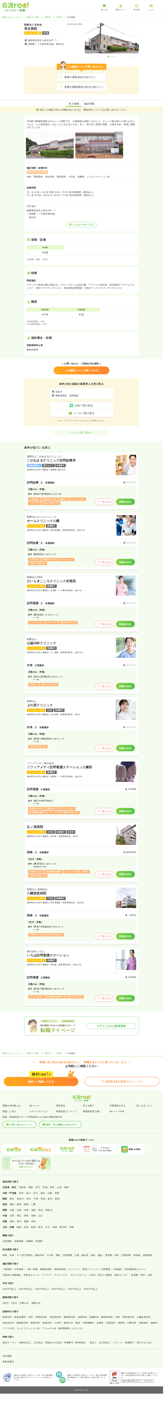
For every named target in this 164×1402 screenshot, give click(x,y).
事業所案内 (8, 1361)
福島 (66, 1187)
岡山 (19, 1215)
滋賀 (33, 1210)
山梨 (50, 1193)
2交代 (5, 1303)
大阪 (12, 1210)
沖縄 (71, 1227)
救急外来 (39, 1255)
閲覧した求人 (9, 1111)
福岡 (19, 1227)
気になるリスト (144, 1105)
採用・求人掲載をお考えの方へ (62, 1124)
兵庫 (26, 1210)
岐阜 (19, 1204)
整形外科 (35, 1322)
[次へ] (130, 56)
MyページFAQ (117, 1111)
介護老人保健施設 (12, 1274)
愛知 (12, 1204)
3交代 (14, 1303)
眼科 (77, 1322)
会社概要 (7, 1355)
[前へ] (93, 56)
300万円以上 (9, 1289)
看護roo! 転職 (33, 17)
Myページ (34, 1105)
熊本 (40, 1227)
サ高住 (92, 1274)
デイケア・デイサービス (55, 1274)
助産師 (39, 1241)
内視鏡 (136, 1255)
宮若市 (59, 17)
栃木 (50, 1198)
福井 (42, 1193)
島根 (33, 1215)
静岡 (26, 1204)
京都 (19, 1210)
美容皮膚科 (20, 1317)
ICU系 (50, 1255)
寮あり (93, 1342)
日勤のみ (24, 1303)
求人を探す (88, 1105)
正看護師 (7, 1241)
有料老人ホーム (32, 1274)
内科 (30, 1317)
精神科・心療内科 (127, 1322)
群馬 (57, 1198)
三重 (33, 1204)
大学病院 (19, 1269)
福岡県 (47, 17)
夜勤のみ (36, 1303)
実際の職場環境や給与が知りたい (84, 86)
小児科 (57, 1322)
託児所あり (105, 1342)
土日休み (38, 1342)
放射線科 (143, 1322)
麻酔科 (154, 1322)
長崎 (33, 1227)
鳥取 (26, 1215)
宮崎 (54, 1227)
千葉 (35, 1198)
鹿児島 (63, 1227)
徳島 (12, 1221)
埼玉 (28, 1198)
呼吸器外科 (128, 1317)
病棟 (5, 1255)
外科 (117, 1317)
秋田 (52, 1187)
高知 (33, 1221)
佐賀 (26, 1227)
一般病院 (7, 1269)
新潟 (21, 1193)
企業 (149, 1274)
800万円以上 (91, 1289)
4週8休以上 (25, 1342)
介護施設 (117, 1269)
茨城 (43, 1198)
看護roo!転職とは (12, 1105)
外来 (12, 1255)
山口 (40, 1215)
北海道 (22, 1187)
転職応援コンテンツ (66, 1111)
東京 (12, 1198)
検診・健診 (96, 1255)
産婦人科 (68, 1322)
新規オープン (9, 1342)
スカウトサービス (38, 1111)
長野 (57, 1193)
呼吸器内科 (41, 1317)
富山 (28, 1193)
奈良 (40, 1210)
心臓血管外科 (143, 1317)
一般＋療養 (32, 1269)
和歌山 (49, 1210)
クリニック (74, 1269)
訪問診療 (126, 1255)
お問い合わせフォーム (21, 1124)
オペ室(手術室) (24, 1255)
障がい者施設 (105, 1274)
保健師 (29, 1241)
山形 (59, 1187)
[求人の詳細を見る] (81, 480)
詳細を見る (125, 501)
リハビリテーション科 (28, 1328)
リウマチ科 (8, 1328)
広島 (12, 1215)
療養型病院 (46, 1269)
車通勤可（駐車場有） (75, 1342)
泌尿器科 (110, 1322)
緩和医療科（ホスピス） (71, 1328)
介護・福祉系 (82, 1255)
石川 (35, 1193)
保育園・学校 (112, 1255)
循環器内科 (69, 1317)
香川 (19, 1221)
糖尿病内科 (107, 1317)
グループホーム (78, 1274)
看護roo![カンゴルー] (11, 17)
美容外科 (7, 1317)
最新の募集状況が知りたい (80, 77)
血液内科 (82, 1317)
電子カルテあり (145, 1342)
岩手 (38, 1187)
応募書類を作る (118, 1105)
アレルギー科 (49, 1328)
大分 (47, 1227)
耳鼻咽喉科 (88, 1322)
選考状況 (60, 1105)
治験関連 (147, 1255)
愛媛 (26, 1221)
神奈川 (20, 1198)
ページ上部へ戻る (80, 432)
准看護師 (19, 1241)
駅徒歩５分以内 (54, 1342)
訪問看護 (67, 1255)
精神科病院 (60, 1269)
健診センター (121, 1274)
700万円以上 (74, 1289)
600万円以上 (58, 1289)
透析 (58, 1255)
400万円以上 (25, 1289)
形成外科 (47, 1322)
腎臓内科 (94, 1317)
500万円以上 (42, 1289)
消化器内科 (55, 1317)
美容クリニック (90, 1269)
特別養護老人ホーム (135, 1269)
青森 (30, 1187)
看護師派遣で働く (92, 1111)
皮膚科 (100, 1322)
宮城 (45, 1187)
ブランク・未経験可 (123, 1342)
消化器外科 (8, 1322)
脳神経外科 (22, 1322)
